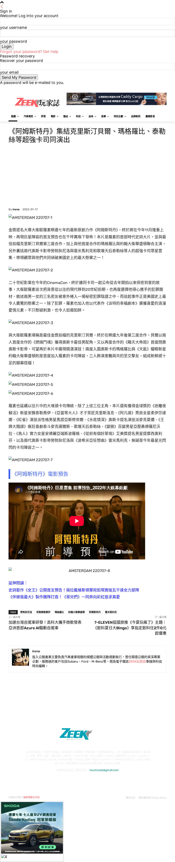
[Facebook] (140, 87)
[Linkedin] (35, 780)
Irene (16, 209)
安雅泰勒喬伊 (43, 612)
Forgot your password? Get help (29, 51)
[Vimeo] (158, 87)
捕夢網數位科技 (31, 797)
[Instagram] (146, 87)
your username (13, 27)
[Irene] (20, 659)
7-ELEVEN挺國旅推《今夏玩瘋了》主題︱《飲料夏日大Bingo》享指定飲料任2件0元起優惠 (129, 627)
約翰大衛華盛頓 (76, 612)
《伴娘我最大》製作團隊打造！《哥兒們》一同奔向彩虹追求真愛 (64, 597)
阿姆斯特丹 (95, 612)
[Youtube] (164, 87)
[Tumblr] (58, 780)
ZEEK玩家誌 (137, 661)
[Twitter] (152, 87)
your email (9, 72)
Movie (13, 122)
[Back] (2, 6)
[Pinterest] (47, 780)
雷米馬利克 (111, 612)
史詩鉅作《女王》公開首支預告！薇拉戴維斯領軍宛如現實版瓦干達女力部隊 (74, 590)
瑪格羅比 (59, 612)
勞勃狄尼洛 (26, 612)
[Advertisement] (87, 176)
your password (13, 41)
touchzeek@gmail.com (104, 770)
